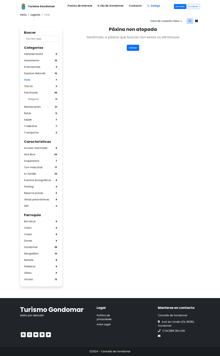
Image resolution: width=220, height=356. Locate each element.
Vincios (28, 279)
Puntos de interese (80, 6)
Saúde (28, 120)
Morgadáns (31, 253)
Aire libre (29, 154)
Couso (28, 234)
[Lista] (190, 21)
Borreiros (30, 221)
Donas (28, 241)
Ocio (27, 80)
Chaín (28, 228)
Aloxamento (31, 60)
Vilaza (27, 273)
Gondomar (31, 247)
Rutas (27, 113)
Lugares (35, 15)
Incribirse (193, 6)
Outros (28, 86)
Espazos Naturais (34, 73)
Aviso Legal (103, 324)
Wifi (26, 206)
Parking (28, 186)
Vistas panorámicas (36, 199)
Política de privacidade (104, 317)
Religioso (33, 99)
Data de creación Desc (165, 21)
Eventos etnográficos (37, 180)
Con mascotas (33, 167)
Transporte (31, 132)
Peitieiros (29, 266)
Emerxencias (32, 67)
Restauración (32, 107)
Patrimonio (31, 92)
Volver (133, 48)
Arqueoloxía (31, 161)
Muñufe (28, 260)
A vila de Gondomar (110, 6)
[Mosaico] (196, 21)
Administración (33, 54)
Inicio (23, 15)
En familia (30, 174)
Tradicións (30, 126)
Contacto (135, 6)
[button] (23, 334)
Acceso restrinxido (36, 148)
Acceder (180, 6)
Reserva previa (33, 193)
